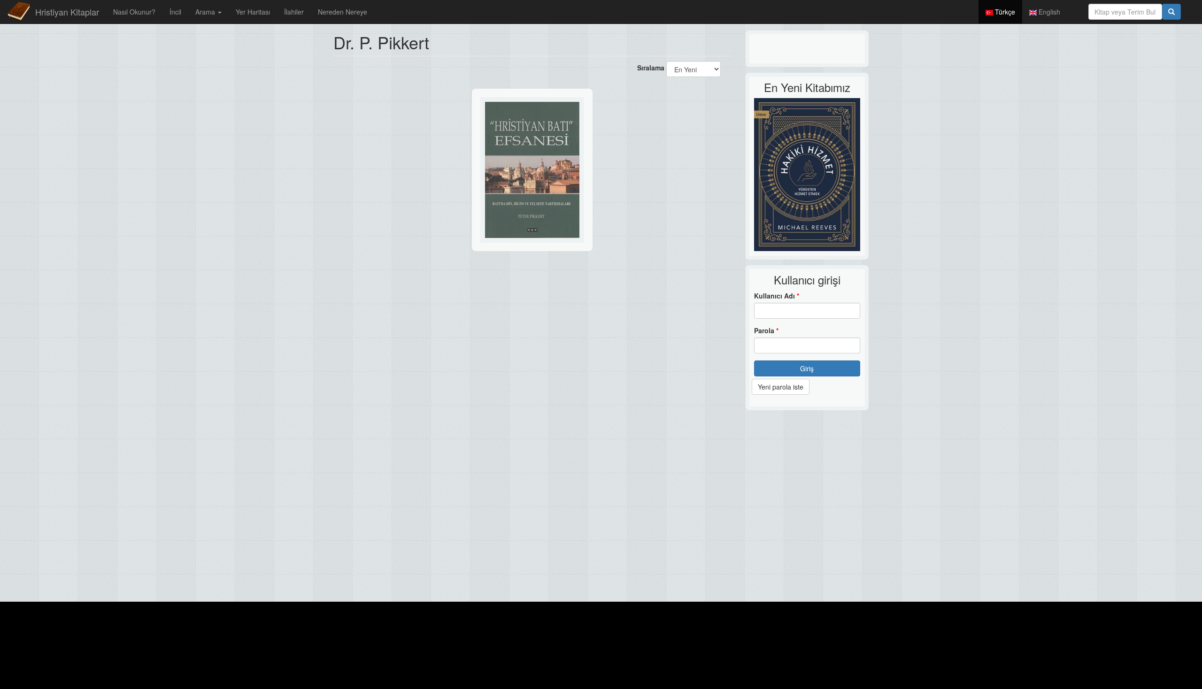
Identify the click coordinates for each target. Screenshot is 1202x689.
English (1048, 11)
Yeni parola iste (780, 386)
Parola (766, 330)
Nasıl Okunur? (134, 11)
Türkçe (1004, 11)
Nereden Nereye (342, 11)
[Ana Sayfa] (19, 11)
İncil (175, 11)
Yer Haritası (253, 11)
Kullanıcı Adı (776, 295)
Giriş (807, 368)
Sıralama (650, 67)
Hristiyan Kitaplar (67, 12)
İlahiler (294, 11)
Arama (206, 11)
